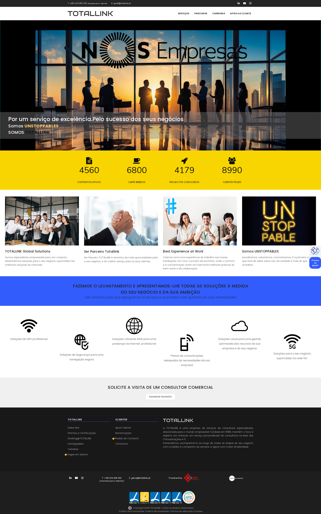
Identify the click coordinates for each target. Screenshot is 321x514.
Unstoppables (76, 443)
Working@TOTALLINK (79, 438)
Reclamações (123, 433)
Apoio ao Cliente (240, 13)
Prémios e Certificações (82, 433)
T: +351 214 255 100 (77, 3)
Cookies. (198, 511)
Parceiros (200, 13)
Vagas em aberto (77, 454)
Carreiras (218, 13)
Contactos (121, 443)
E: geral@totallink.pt (121, 3)
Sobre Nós (73, 427)
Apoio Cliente (123, 427)
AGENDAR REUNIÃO (160, 396)
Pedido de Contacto (127, 438)
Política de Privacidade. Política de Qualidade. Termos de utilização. (156, 511)
